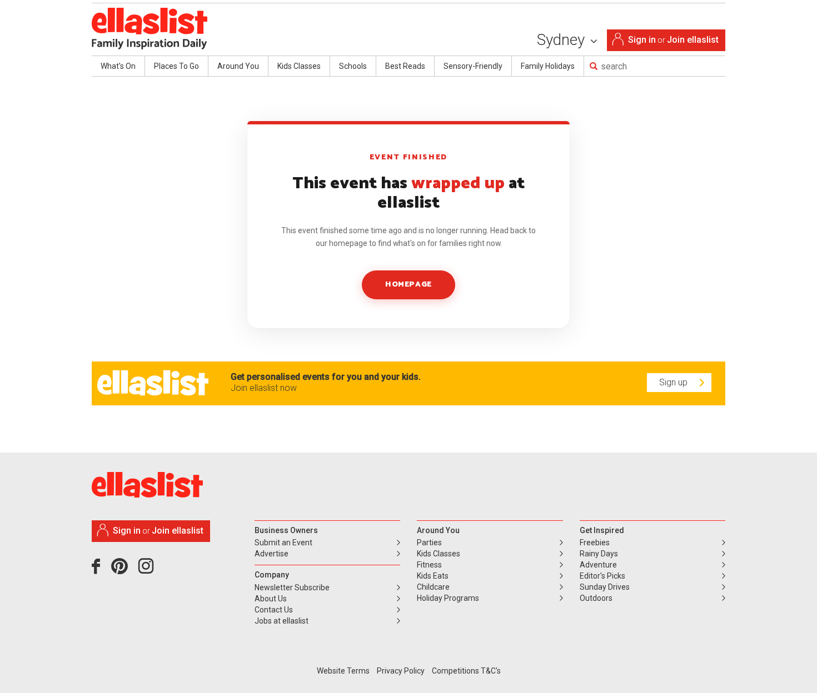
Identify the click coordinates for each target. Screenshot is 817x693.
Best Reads (405, 66)
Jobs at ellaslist (281, 620)
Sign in (642, 39)
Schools (353, 66)
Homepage (408, 284)
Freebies (595, 542)
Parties (429, 542)
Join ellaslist (693, 39)
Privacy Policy (401, 670)
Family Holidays (548, 66)
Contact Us (274, 609)
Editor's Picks (602, 575)
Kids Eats (433, 575)
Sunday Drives (605, 586)
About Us (271, 598)
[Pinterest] (123, 570)
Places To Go (176, 66)
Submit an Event (283, 542)
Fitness (429, 564)
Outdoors (596, 598)
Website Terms (343, 670)
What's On (118, 66)
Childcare (433, 586)
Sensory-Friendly (473, 66)
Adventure (598, 564)
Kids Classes (299, 66)
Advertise (271, 553)
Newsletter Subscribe (292, 587)
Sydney (563, 40)
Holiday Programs (448, 598)
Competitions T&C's (466, 670)
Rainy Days (599, 553)
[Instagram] (148, 570)
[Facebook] (98, 570)
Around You (238, 66)
